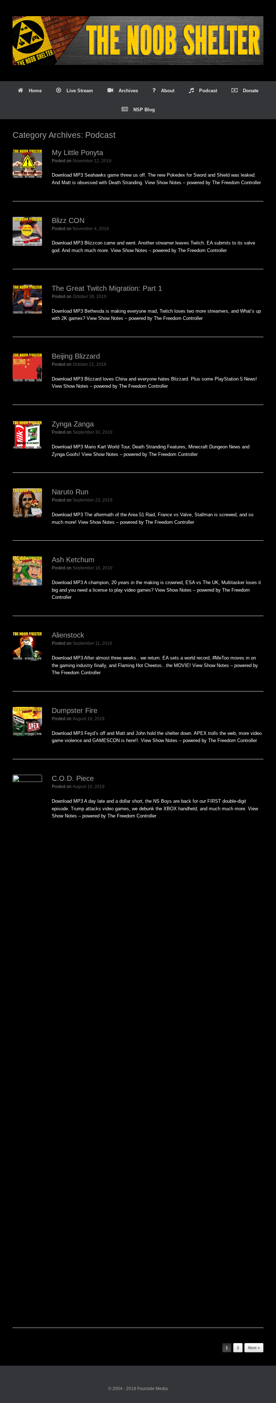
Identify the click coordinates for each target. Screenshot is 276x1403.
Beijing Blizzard (76, 356)
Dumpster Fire (74, 710)
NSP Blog (144, 109)
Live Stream (79, 90)
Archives (128, 90)
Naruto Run (70, 492)
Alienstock (68, 635)
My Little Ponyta (77, 153)
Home (35, 90)
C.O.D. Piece (73, 778)
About (167, 90)
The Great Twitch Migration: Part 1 (107, 288)
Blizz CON (68, 220)
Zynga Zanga (73, 424)
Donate (250, 90)
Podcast (208, 90)
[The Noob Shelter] (138, 40)
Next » (254, 1348)
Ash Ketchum (73, 560)
